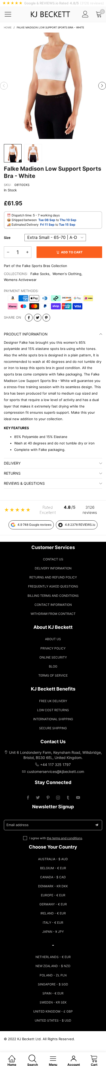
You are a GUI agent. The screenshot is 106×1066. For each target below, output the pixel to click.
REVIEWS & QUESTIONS (24, 483)
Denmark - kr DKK (53, 886)
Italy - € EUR (53, 922)
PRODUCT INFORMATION (26, 334)
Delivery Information (53, 568)
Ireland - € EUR (53, 913)
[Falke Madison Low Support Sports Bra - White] (53, 86)
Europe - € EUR (53, 895)
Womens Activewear (20, 280)
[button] (4, 86)
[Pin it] (46, 318)
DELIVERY (12, 463)
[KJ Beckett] (50, 14)
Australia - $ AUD (53, 859)
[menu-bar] (11, 14)
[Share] (29, 318)
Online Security (53, 657)
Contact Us (53, 559)
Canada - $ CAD (53, 877)
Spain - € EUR (53, 993)
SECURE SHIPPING (53, 728)
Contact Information (53, 605)
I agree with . (56, 838)
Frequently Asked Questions (53, 586)
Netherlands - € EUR (53, 957)
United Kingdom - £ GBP (53, 1011)
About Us (53, 639)
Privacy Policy (53, 648)
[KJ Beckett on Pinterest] (48, 798)
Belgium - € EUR (53, 868)
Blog (53, 666)
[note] (53, 3)
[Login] (85, 14)
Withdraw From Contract (53, 614)
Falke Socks (39, 274)
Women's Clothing (66, 274)
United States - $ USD (53, 1020)
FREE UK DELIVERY (53, 701)
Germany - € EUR (53, 904)
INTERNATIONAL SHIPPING (53, 719)
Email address (17, 825)
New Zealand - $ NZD (53, 966)
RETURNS (12, 473)
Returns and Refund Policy (53, 577)
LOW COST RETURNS (53, 710)
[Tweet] (37, 318)
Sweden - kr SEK (53, 1002)
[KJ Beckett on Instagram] (58, 798)
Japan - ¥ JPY (53, 932)
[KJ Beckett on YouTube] (78, 798)
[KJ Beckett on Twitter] (38, 798)
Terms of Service (53, 675)
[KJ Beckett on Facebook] (28, 798)
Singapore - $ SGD (53, 984)
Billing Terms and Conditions (53, 596)
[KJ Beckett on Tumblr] (68, 798)
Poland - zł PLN (53, 975)
